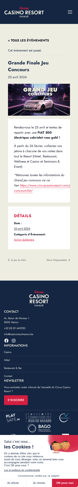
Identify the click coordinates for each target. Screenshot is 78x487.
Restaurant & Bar (13, 368)
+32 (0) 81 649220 (14, 328)
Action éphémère (24, 240)
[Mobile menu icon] (70, 12)
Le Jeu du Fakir (18, 260)
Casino (7, 352)
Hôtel (7, 360)
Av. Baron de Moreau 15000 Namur (16, 320)
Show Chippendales (57, 260)
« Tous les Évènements (28, 40)
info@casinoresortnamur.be (18, 334)
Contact (8, 376)
